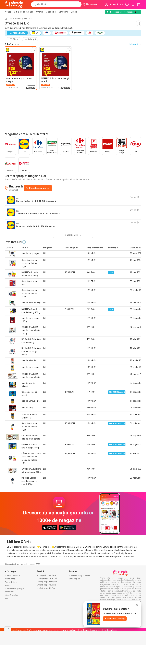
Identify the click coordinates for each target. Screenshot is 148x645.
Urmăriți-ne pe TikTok (46, 588)
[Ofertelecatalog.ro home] (14, 4)
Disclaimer (53, 630)
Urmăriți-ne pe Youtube (46, 585)
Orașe (74, 12)
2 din (12, 44)
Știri (6, 598)
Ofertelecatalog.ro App (14, 589)
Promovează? (10, 579)
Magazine (51, 12)
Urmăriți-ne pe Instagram (47, 582)
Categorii (63, 12)
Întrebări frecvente (12, 576)
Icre (25, 19)
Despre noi (9, 592)
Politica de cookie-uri (109, 630)
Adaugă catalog (11, 595)
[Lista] (139, 4)
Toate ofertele (15, 19)
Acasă (8, 12)
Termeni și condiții (67, 630)
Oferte (39, 12)
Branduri (8, 585)
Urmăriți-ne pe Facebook (47, 578)
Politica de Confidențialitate (87, 630)
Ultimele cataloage (23, 12)
